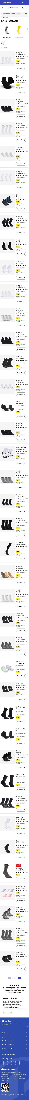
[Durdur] (23, 2)
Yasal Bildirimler (4, 1076)
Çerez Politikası (17, 1076)
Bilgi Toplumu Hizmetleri (19, 1078)
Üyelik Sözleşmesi (5, 1074)
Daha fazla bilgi (8, 1013)
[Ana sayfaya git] (12, 8)
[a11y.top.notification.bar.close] (26, 2)
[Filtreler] (3, 42)
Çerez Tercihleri (4, 1080)
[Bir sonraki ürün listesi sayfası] (19, 978)
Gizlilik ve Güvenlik (5, 1078)
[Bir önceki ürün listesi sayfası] (9, 978)
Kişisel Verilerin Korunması (20, 1074)
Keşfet (9, 2)
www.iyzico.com (17, 1072)
